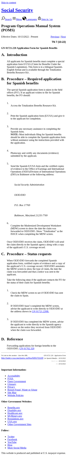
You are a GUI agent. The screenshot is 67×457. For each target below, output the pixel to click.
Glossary (11, 384)
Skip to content (8, 2)
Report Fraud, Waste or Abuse (22, 389)
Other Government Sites (19, 424)
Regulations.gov (15, 418)
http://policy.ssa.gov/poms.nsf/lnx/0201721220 (22, 358)
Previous (55, 36)
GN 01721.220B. (40, 311)
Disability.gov (14, 410)
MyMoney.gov (14, 416)
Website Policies (15, 395)
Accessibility (13, 375)
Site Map (11, 392)
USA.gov (12, 421)
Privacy (11, 387)
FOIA (10, 378)
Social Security (17, 10)
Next (63, 36)
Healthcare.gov (14, 413)
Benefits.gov (13, 407)
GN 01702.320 (26, 348)
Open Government (16, 381)
